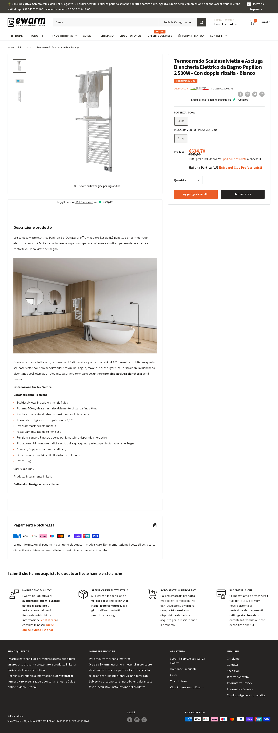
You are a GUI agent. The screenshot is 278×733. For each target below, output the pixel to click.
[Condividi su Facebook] (240, 94)
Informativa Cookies (240, 689)
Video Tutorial (28, 687)
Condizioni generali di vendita (246, 695)
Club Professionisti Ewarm (187, 687)
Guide (174, 675)
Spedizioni (233, 671)
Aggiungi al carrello (195, 194)
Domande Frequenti (183, 669)
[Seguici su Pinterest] (144, 719)
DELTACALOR (181, 88)
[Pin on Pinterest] (247, 94)
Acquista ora (243, 194)
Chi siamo (233, 659)
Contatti (232, 665)
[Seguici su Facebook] (129, 719)
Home (11, 47)
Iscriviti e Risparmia (257, 6)
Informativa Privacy (239, 683)
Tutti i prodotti (25, 47)
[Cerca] (201, 22)
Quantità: (180, 180)
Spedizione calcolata (234, 159)
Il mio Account (224, 24)
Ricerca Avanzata (238, 677)
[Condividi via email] (262, 94)
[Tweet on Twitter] (254, 94)
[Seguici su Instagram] (137, 719)
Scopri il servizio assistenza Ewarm (187, 661)
